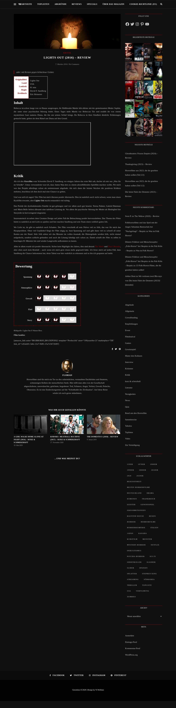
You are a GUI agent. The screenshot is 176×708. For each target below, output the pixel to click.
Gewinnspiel (130, 349)
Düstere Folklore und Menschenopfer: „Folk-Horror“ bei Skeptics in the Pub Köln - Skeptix (143, 246)
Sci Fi (153, 556)
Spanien (143, 568)
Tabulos (128, 426)
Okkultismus (134, 550)
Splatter (132, 573)
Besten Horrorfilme (138, 487)
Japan (130, 533)
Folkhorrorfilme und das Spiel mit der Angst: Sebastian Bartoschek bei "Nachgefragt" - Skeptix (141, 227)
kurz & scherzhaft (133, 381)
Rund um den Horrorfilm (136, 413)
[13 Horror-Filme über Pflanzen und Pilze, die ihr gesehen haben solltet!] (153, 90)
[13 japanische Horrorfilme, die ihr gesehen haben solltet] (153, 127)
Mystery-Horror (136, 545)
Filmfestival (130, 337)
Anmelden (129, 636)
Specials (92, 4)
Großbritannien (136, 510)
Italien (154, 527)
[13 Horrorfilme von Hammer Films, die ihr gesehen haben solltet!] (134, 108)
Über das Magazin (113, 4)
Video (127, 439)
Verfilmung (142, 591)
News (127, 400)
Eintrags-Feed (131, 642)
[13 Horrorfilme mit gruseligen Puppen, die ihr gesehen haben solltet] (134, 52)
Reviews (77, 4)
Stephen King (149, 573)
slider (130, 568)
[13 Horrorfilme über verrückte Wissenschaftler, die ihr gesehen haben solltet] (153, 71)
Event (127, 330)
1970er (141, 464)
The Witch (99, 246)
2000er (142, 470)
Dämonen (132, 499)
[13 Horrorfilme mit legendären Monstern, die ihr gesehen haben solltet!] (153, 108)
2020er (140, 476)
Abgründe (61, 4)
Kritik (67, 53)
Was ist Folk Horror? (145, 250)
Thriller (132, 585)
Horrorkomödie (136, 527)
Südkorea (149, 579)
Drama (150, 493)
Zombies (131, 597)
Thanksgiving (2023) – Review (138, 164)
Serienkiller (134, 562)
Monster (147, 539)
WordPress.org (131, 655)
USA (129, 591)
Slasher (151, 562)
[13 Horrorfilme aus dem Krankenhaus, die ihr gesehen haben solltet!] (153, 52)
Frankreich (148, 499)
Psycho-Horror (136, 556)
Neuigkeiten (130, 394)
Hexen (152, 516)
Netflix (155, 545)
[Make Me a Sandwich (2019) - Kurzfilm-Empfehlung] (134, 71)
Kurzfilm (132, 539)
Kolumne (129, 369)
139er (130, 464)
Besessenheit (134, 481)
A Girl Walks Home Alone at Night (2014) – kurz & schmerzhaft (29, 439)
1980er (153, 464)
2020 (129, 476)
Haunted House (135, 516)
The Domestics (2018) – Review (102, 437)
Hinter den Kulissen (133, 356)
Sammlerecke (131, 419)
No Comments (74, 64)
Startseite (25, 4)
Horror (131, 522)
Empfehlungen (131, 324)
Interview (129, 362)
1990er (130, 470)
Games (128, 343)
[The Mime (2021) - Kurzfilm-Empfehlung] (134, 127)
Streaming (133, 579)
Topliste (147, 585)
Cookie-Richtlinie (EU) (143, 4)
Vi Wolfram (99, 690)
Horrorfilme (148, 522)
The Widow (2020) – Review (146, 216)
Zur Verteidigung (132, 445)
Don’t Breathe (114, 246)
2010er (154, 470)
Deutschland (134, 493)
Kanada (142, 533)
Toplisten (43, 4)
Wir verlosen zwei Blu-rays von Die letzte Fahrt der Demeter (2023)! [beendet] (143, 280)
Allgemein (129, 311)
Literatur (128, 388)
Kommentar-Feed (132, 648)
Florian (67, 375)
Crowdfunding (131, 318)
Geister (131, 504)
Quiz (127, 407)
